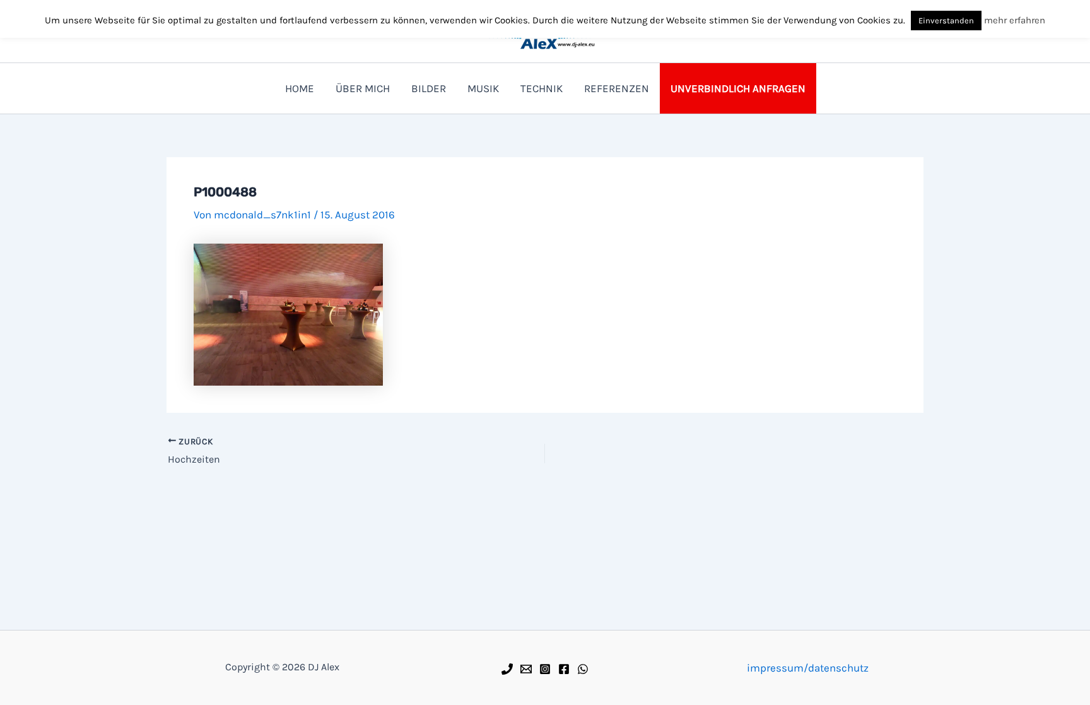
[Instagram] (545, 669)
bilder (428, 88)
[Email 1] (526, 669)
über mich (363, 88)
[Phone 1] (507, 669)
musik (483, 88)
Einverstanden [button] (946, 20)
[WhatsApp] (583, 669)
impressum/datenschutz (808, 667)
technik (541, 88)
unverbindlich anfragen (738, 88)
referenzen (616, 88)
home (299, 88)
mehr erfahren (1014, 20)
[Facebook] (564, 669)
